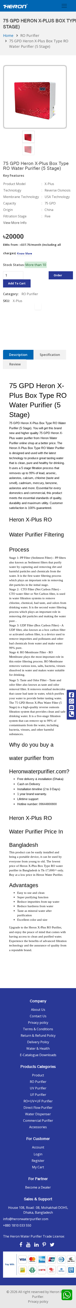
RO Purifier (29, 35)
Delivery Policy (38, 1042)
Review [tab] (15, 364)
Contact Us (38, 1016)
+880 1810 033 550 (17, 1225)
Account (38, 1147)
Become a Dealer (38, 1187)
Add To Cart (17, 283)
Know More (24, 253)
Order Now (58, 276)
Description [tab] (18, 354)
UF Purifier (38, 1094)
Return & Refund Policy (38, 1035)
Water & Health (38, 1048)
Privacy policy (38, 1022)
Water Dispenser (38, 1114)
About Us (38, 1009)
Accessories (38, 1127)
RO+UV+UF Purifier (38, 1101)
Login (38, 1154)
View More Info (15, 222)
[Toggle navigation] (64, 5)
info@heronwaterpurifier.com (25, 1219)
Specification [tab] (50, 354)
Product (38, 1075)
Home (8, 35)
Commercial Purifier (38, 1120)
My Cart (38, 1167)
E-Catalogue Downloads (38, 1055)
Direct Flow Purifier (38, 1107)
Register (38, 1160)
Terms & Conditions (38, 1029)
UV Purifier (38, 1088)
